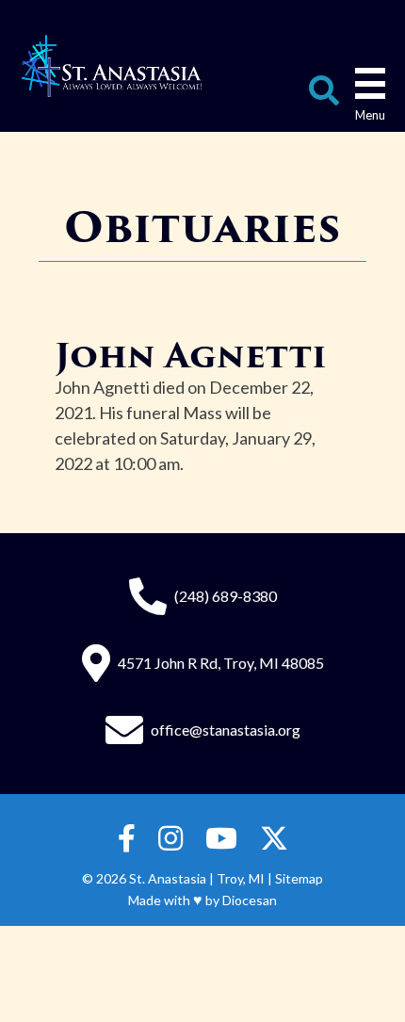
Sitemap (299, 878)
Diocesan (249, 900)
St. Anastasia (167, 878)
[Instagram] (170, 838)
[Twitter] (274, 838)
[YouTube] (221, 838)
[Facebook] (127, 838)
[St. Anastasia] (112, 66)
